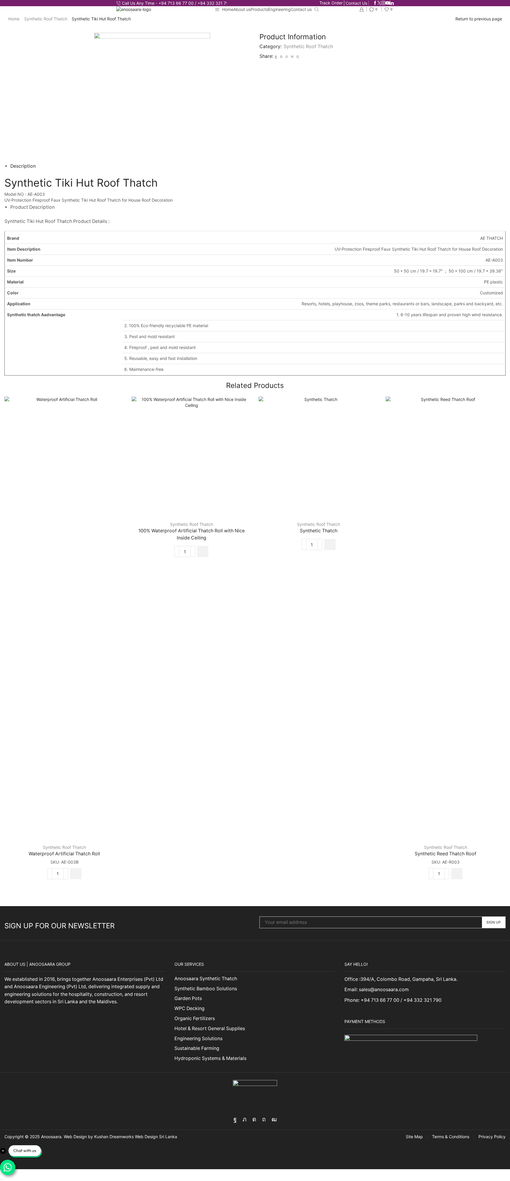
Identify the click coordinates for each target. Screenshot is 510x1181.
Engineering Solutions (198, 1038)
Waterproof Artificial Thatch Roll (64, 854)
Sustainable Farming (196, 1048)
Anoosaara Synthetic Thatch (205, 978)
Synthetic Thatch (318, 531)
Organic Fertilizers (194, 1018)
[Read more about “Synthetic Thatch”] (330, 544)
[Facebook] (375, 3)
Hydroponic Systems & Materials (210, 1058)
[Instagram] (383, 3)
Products (259, 9)
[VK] (281, 56)
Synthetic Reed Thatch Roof (445, 854)
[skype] (297, 56)
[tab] (23, 166)
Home (227, 9)
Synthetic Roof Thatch (45, 18)
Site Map (414, 1137)
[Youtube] (387, 3)
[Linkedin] (392, 3)
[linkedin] (292, 56)
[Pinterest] (286, 56)
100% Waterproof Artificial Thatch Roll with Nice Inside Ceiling (191, 534)
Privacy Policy (492, 1137)
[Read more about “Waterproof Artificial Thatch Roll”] (75, 873)
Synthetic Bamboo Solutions (205, 988)
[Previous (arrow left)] (0, 1179)
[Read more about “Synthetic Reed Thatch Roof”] (456, 873)
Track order (331, 2)
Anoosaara (51, 1136)
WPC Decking (189, 1008)
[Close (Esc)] (0, 1173)
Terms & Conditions (450, 1137)
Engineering (279, 9)
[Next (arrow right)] (3, 1179)
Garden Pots (188, 998)
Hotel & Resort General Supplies (209, 1028)
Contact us (356, 3)
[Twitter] (379, 3)
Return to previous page (478, 18)
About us (242, 9)
